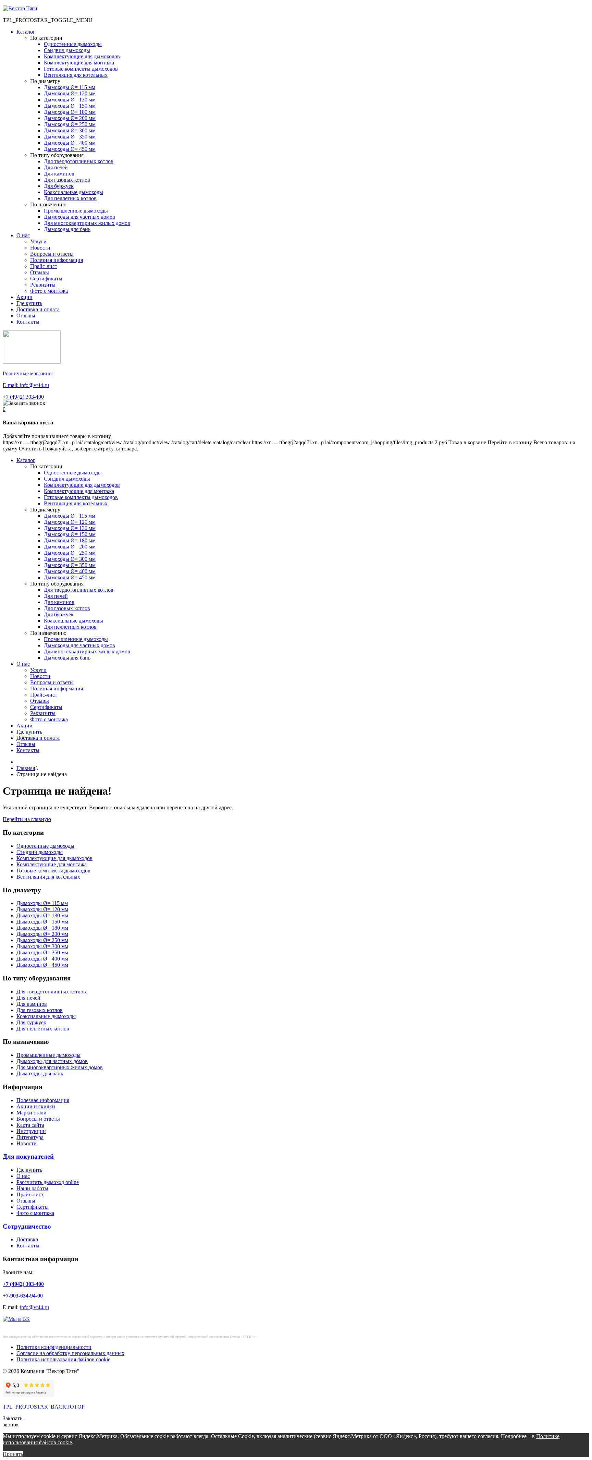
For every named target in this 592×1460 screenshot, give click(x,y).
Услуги (38, 241)
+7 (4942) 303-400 (23, 397)
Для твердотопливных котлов (78, 161)
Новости (40, 248)
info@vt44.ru (34, 1307)
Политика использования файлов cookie (63, 1359)
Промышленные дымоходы (76, 211)
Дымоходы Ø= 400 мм (70, 143)
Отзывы (39, 272)
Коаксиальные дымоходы (73, 192)
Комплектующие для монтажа (79, 62)
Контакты (27, 322)
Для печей (56, 167)
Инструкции (31, 1131)
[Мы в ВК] (16, 1319)
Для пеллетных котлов (70, 198)
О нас (23, 235)
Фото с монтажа (49, 291)
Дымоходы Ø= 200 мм (70, 118)
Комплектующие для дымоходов (82, 56)
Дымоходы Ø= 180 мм (70, 112)
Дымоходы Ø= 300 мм (70, 130)
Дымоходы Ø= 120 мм (70, 93)
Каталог (25, 32)
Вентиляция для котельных (76, 75)
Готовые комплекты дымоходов (81, 69)
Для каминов (59, 174)
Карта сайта (30, 1125)
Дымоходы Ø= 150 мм (70, 106)
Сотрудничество (27, 1226)
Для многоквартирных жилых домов (87, 223)
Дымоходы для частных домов (79, 217)
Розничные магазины (28, 373)
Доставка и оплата (38, 309)
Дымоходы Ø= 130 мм (70, 99)
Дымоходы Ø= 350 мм (70, 137)
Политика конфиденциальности (53, 1347)
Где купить (29, 303)
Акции (24, 297)
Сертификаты (46, 278)
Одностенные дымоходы (73, 44)
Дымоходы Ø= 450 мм (70, 149)
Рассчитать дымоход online (47, 1182)
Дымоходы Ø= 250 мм (70, 124)
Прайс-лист (43, 266)
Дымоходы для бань (67, 229)
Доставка (27, 1239)
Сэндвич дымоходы (67, 50)
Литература (30, 1137)
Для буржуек (59, 186)
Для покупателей (28, 1156)
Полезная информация (56, 260)
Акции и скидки (35, 1106)
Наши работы (32, 1188)
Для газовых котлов (67, 180)
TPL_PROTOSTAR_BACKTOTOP (44, 1407)
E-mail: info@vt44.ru (26, 385)
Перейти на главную (27, 819)
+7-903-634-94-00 (23, 1296)
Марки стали (31, 1112)
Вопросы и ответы (52, 254)
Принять (13, 1454)
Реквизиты (43, 285)
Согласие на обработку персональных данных (70, 1353)
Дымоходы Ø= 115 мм (69, 87)
